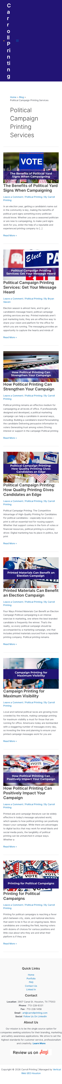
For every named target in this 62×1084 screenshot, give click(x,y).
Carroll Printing (9, 40)
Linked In (31, 989)
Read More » (10, 235)
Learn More (39, 1043)
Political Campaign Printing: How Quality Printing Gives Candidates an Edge (29, 490)
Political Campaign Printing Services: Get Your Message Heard (29, 287)
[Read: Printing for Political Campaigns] (31, 875)
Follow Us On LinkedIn (35, 1016)
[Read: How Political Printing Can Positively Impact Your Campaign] (31, 770)
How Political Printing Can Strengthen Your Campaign (28, 386)
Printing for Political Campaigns (21, 896)
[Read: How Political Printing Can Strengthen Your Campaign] (31, 366)
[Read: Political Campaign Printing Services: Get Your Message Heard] (31, 264)
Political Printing (33, 197)
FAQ (31, 982)
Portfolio (31, 978)
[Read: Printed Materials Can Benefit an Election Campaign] (31, 572)
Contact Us (31, 986)
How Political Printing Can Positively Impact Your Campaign (27, 793)
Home (31, 974)
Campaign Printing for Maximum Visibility (23, 693)
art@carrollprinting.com (34, 1013)
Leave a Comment (13, 197)
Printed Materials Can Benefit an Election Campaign (31, 593)
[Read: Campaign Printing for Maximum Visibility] (31, 673)
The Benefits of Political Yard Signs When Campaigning (30, 188)
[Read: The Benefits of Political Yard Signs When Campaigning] (31, 167)
